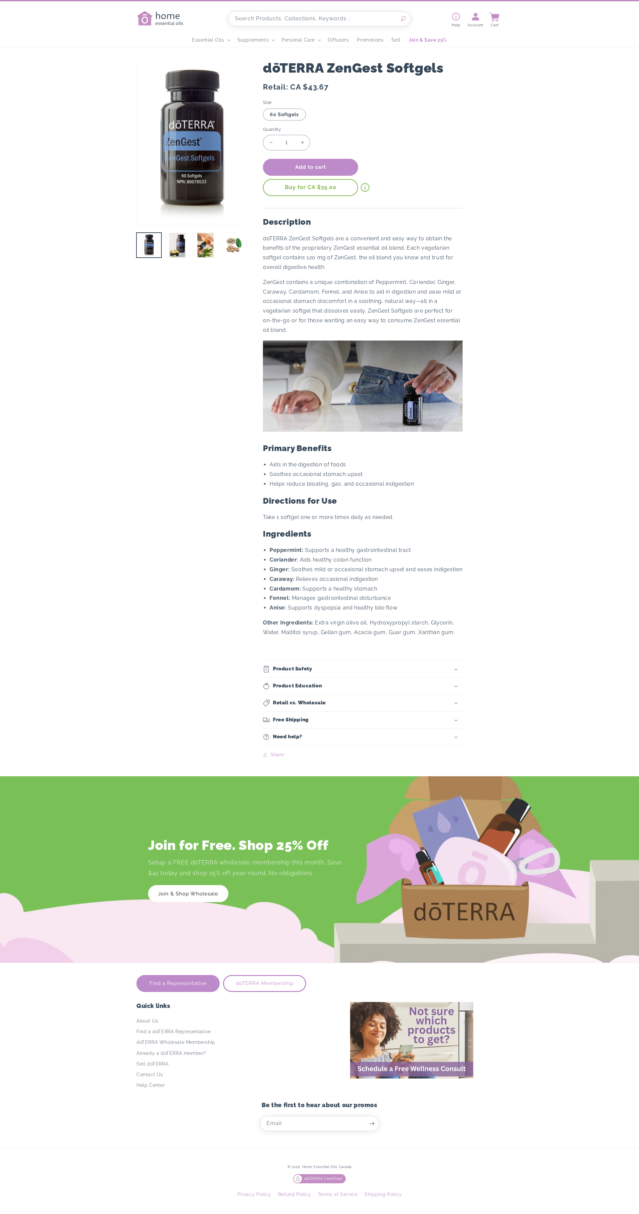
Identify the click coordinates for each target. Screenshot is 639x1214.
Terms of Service (338, 1194)
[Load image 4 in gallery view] (233, 245)
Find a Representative (178, 983)
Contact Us (149, 1074)
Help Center (150, 1085)
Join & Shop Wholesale (188, 894)
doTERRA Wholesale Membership (175, 1042)
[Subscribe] (371, 1123)
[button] (210, 40)
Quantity (272, 129)
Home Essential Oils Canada (326, 1167)
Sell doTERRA (152, 1064)
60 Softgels (284, 114)
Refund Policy (294, 1194)
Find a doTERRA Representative (173, 1031)
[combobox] (319, 18)
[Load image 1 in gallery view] (148, 245)
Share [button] (277, 754)
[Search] (403, 18)
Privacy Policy (254, 1194)
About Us (147, 1021)
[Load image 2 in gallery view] (177, 245)
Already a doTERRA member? (171, 1053)
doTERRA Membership (265, 983)
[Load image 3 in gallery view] (205, 245)
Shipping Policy (383, 1194)
